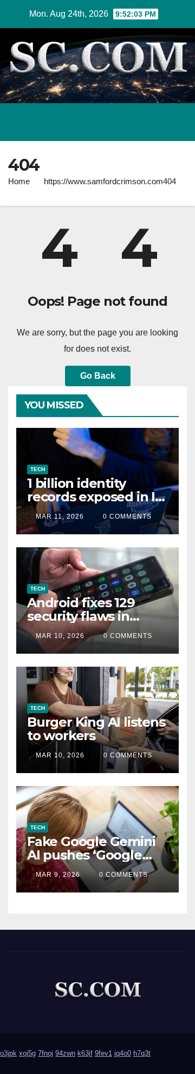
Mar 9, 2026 (58, 874)
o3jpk (8, 1053)
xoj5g (27, 1053)
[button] (131, 121)
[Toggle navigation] (175, 122)
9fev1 (103, 1053)
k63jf (85, 1053)
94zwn (65, 1053)
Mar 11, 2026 (60, 516)
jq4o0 (122, 1053)
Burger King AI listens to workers (96, 728)
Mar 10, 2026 (60, 636)
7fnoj (45, 1053)
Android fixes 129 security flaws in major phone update (92, 616)
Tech (37, 469)
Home (19, 181)
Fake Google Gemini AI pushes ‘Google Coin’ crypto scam (91, 855)
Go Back (97, 375)
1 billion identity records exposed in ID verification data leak (96, 496)
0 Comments (127, 516)
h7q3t (142, 1053)
